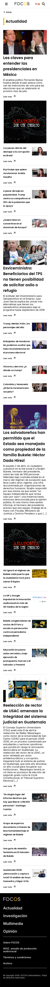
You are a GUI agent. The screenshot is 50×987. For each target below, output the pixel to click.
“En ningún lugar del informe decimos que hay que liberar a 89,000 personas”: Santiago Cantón (16, 761)
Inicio (9, 12)
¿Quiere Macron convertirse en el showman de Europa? (15, 183)
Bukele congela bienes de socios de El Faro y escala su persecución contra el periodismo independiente (17, 587)
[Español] (39, 4)
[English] (36, 4)
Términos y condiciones (17, 916)
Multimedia (13, 882)
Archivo (7, 922)
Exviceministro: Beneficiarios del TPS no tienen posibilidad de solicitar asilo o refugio (23, 238)
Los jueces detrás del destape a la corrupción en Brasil (16, 111)
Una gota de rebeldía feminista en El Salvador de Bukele (16, 811)
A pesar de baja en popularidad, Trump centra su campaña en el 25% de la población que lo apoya (16, 158)
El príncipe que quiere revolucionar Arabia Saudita (15, 132)
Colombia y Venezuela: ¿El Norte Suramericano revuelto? (16, 347)
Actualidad (12, 867)
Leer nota (7, 96)
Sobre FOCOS (11, 901)
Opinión (10, 890)
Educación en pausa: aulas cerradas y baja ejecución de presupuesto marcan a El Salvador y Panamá (17, 616)
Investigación (15, 875)
